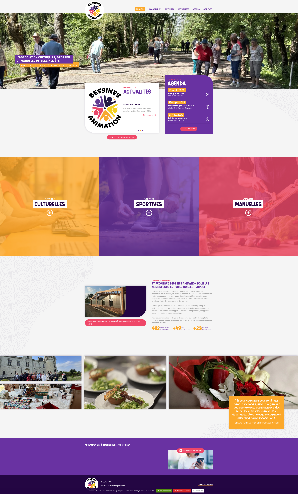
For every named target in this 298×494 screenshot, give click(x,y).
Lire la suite (148, 117)
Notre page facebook (192, 450)
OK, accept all (165, 491)
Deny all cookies (183, 491)
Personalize (198, 491)
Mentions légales (206, 484)
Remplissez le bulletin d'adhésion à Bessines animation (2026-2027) (114, 322)
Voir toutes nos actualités (122, 137)
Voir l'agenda (189, 128)
